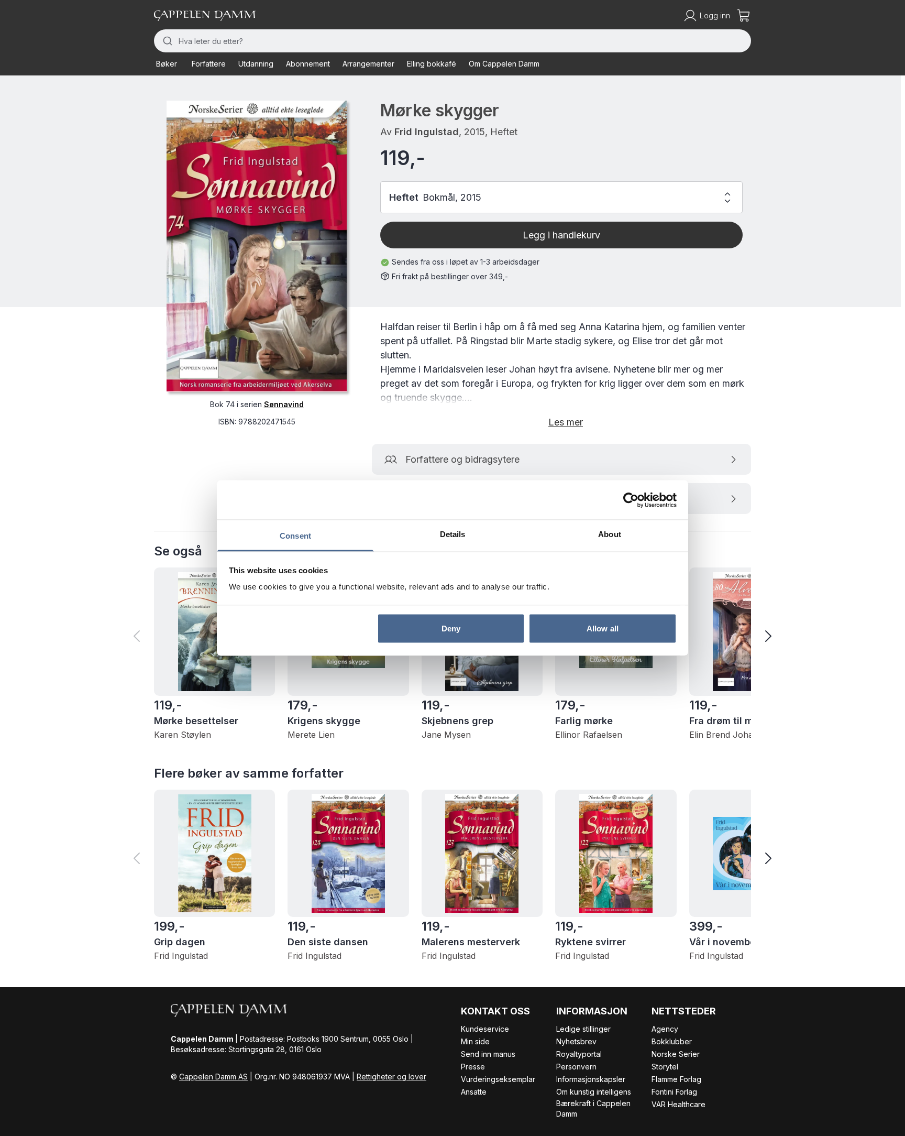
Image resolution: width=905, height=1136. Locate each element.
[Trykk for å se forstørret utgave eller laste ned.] (257, 246)
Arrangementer (368, 63)
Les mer (565, 422)
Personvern (576, 1066)
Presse (473, 1066)
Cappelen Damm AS (213, 1076)
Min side (475, 1041)
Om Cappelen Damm (504, 63)
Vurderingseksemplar (498, 1079)
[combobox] (452, 40)
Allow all (603, 628)
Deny (451, 628)
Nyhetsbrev (576, 1041)
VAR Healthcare (678, 1104)
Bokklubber (672, 1041)
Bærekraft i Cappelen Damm (593, 1108)
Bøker (166, 63)
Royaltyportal (579, 1054)
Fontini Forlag (674, 1091)
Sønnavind (284, 403)
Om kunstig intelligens (593, 1091)
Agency (665, 1028)
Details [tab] (453, 534)
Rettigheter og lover (391, 1076)
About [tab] (609, 534)
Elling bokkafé (431, 63)
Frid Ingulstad (426, 131)
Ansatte (474, 1091)
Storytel (665, 1066)
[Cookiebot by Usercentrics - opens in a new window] (631, 500)
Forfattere (209, 63)
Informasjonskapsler (590, 1079)
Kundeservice (485, 1028)
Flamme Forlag (676, 1079)
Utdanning (255, 63)
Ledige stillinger (583, 1028)
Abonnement (308, 63)
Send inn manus (488, 1054)
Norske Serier (676, 1054)
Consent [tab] (295, 535)
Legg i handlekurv (561, 235)
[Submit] (166, 40)
